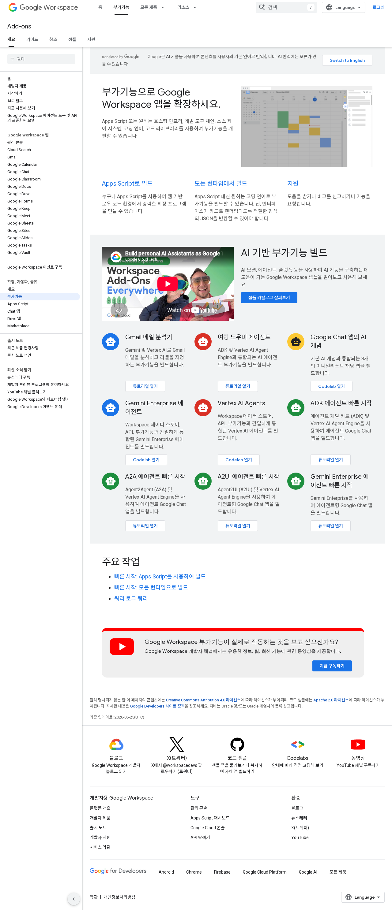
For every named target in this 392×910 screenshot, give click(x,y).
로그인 (379, 7)
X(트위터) (300, 827)
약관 (94, 897)
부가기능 (121, 7)
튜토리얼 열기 (145, 386)
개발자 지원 (100, 837)
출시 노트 (98, 827)
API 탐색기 (200, 837)
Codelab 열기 (331, 386)
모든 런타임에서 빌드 (220, 184)
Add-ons (19, 26)
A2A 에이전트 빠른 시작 (155, 477)
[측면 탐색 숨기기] (74, 899)
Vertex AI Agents (241, 403)
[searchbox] (41, 59)
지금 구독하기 (332, 666)
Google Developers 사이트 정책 (157, 706)
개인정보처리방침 (119, 897)
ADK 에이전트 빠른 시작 (341, 403)
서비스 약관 (100, 847)
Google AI (308, 872)
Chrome (194, 872)
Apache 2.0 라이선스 (331, 700)
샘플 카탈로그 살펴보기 (269, 297)
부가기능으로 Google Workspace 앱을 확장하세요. (161, 98)
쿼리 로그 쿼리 (131, 598)
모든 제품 (148, 7)
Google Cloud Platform (265, 872)
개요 (11, 39)
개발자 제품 (100, 817)
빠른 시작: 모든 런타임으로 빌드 (151, 587)
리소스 (183, 7)
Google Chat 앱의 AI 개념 (338, 341)
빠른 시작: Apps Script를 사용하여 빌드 (160, 576)
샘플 (72, 39)
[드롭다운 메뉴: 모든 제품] (164, 7)
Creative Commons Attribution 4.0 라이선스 (203, 700)
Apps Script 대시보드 (210, 817)
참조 (53, 39)
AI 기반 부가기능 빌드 (284, 253)
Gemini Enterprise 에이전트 (154, 407)
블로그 (297, 808)
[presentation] (237, 562)
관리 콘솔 (198, 808)
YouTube (300, 837)
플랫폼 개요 (100, 808)
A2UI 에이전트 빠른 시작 (248, 477)
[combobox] (286, 7)
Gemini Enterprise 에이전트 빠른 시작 (340, 481)
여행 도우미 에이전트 (244, 337)
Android (166, 872)
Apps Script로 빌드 (127, 184)
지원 (91, 39)
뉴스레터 (299, 817)
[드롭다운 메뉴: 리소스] (196, 7)
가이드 (32, 39)
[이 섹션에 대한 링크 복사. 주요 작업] (148, 562)
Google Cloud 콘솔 (207, 827)
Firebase (222, 872)
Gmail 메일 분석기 (148, 337)
